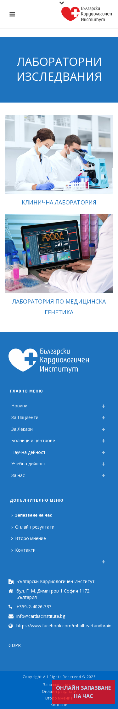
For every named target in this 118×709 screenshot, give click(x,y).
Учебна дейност (28, 464)
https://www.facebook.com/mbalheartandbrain (63, 626)
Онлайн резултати (34, 527)
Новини (19, 406)
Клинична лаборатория (59, 202)
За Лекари (22, 429)
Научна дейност (28, 452)
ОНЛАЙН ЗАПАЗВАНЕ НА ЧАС (83, 692)
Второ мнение (30, 538)
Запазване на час (33, 515)
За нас (18, 475)
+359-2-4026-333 (34, 607)
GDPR (14, 645)
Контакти (25, 550)
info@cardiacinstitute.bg (40, 616)
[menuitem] (13, 560)
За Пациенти (24, 417)
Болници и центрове (33, 440)
